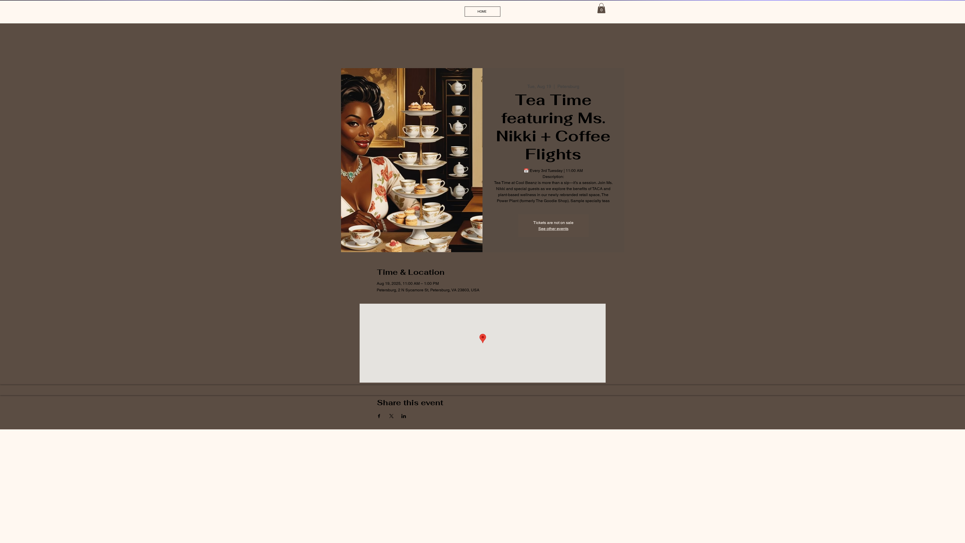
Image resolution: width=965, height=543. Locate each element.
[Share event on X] (391, 416)
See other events (553, 228)
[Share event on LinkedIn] (403, 416)
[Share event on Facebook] (379, 416)
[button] (601, 8)
